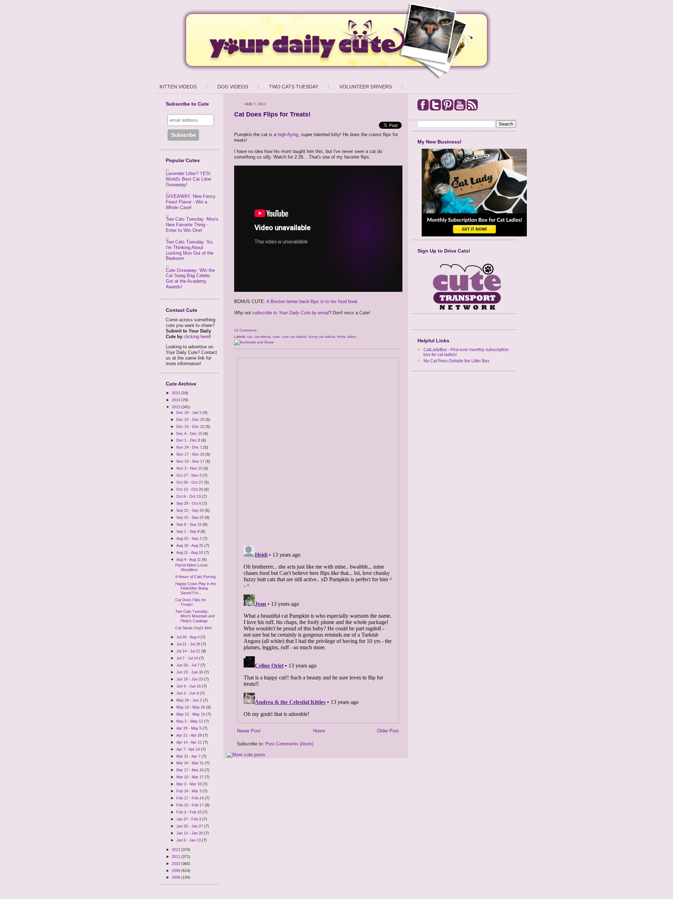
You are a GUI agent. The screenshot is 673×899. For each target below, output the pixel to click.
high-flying (288, 134)
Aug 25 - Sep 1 (189, 538)
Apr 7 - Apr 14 (188, 749)
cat (249, 336)
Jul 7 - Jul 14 (187, 658)
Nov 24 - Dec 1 (189, 447)
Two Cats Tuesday (293, 86)
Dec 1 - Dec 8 (188, 440)
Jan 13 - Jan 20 (190, 833)
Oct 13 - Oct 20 (190, 489)
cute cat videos (294, 336)
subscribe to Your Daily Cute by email (290, 312)
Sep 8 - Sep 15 (189, 524)
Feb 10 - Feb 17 (190, 805)
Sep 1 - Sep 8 (188, 531)
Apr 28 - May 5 (189, 728)
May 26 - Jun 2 (189, 700)
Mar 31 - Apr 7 (189, 756)
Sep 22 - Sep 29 (190, 510)
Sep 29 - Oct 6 (189, 503)
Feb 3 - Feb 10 (189, 812)
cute (276, 336)
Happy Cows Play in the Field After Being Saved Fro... (195, 588)
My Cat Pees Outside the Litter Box (456, 360)
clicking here (196, 336)
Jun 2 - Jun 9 (188, 693)
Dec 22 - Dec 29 (190, 419)
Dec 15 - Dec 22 (190, 426)
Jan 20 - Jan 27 (190, 826)
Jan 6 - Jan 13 (189, 840)
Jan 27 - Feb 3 (189, 819)
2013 (176, 407)
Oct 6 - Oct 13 (189, 496)
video (351, 336)
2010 (176, 863)
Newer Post (248, 730)
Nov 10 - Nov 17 (190, 461)
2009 (176, 870)
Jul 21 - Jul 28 (188, 644)
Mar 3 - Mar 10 (189, 784)
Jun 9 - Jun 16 (189, 686)
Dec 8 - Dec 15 (189, 433)
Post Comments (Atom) (289, 743)
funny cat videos (321, 336)
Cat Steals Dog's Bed (193, 628)
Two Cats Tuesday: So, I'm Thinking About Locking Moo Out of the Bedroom (189, 250)
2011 (176, 856)
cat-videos (262, 336)
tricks (341, 336)
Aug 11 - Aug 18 (190, 552)
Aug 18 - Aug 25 (190, 545)
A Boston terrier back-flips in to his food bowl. (312, 301)
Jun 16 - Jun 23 (190, 679)
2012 (176, 849)
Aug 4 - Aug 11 (189, 559)
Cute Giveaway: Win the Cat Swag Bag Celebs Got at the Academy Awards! (190, 278)
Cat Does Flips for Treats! (190, 602)
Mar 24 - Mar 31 (190, 763)
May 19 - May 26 (191, 707)
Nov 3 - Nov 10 (189, 468)
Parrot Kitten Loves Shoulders (191, 567)
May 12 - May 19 (191, 714)
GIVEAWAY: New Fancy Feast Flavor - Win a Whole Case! (191, 202)
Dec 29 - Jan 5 (189, 412)
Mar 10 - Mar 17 (190, 777)
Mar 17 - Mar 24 (190, 770)
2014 (176, 400)
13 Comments (245, 330)
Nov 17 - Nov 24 (190, 454)
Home (319, 730)
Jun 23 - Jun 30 (190, 672)
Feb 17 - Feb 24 (190, 798)
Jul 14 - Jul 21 (188, 651)
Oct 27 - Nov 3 (189, 475)
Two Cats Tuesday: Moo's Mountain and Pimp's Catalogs (195, 616)
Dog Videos (232, 86)
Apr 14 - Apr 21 (189, 742)
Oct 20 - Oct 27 (190, 482)
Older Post (388, 730)
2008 (176, 877)
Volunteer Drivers (365, 86)
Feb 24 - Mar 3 (189, 791)
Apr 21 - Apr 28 (189, 735)
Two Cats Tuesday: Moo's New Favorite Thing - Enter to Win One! (192, 224)
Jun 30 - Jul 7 (188, 665)
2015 (176, 393)
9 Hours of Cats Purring (195, 577)
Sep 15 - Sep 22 (190, 517)
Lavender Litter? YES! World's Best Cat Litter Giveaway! (188, 179)
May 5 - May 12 (190, 721)
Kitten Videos (178, 86)
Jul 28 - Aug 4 (188, 637)
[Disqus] (318, 449)
